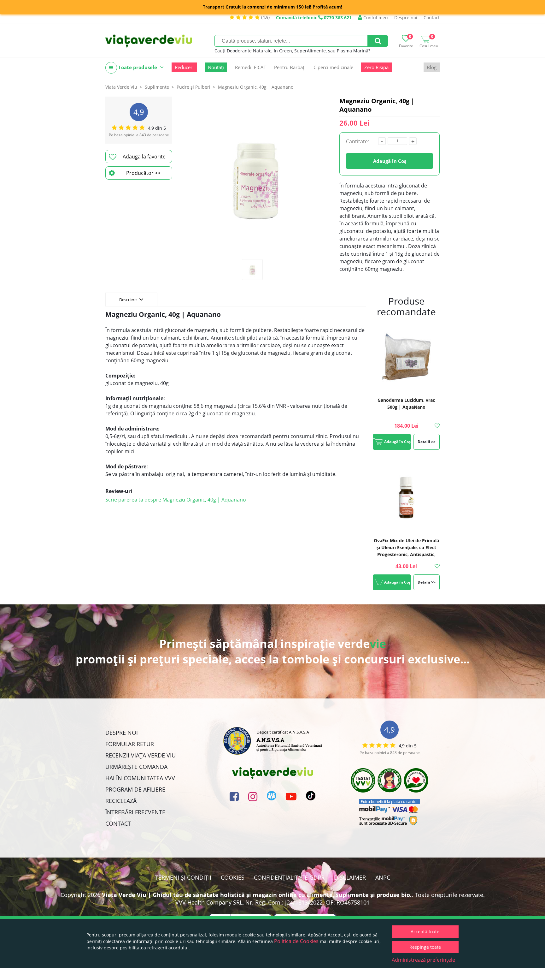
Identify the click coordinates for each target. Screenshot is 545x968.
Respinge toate (425, 947)
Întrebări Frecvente (135, 812)
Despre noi (405, 18)
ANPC (382, 877)
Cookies (232, 877)
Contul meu (375, 18)
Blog (432, 67)
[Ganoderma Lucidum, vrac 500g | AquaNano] (406, 358)
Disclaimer (350, 877)
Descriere (128, 299)
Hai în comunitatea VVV (140, 778)
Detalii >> (427, 441)
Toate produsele (137, 67)
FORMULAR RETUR (129, 744)
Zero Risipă (376, 67)
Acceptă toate (425, 932)
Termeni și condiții (183, 877)
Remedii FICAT (250, 67)
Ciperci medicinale (333, 67)
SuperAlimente (310, 51)
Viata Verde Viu (121, 87)
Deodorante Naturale (249, 51)
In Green (283, 51)
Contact (432, 18)
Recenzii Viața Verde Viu (140, 755)
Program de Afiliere (135, 789)
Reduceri (184, 67)
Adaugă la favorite (144, 156)
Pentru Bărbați (290, 67)
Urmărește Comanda (136, 766)
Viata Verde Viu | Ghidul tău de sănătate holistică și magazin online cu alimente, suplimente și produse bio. (257, 895)
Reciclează (121, 801)
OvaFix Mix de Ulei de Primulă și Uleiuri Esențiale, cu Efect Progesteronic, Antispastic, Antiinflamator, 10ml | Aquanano (406, 554)
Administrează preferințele (423, 959)
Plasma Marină (352, 51)
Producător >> (143, 172)
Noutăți (216, 67)
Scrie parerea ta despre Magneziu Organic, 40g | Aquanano (175, 499)
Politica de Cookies (296, 941)
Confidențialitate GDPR (289, 877)
